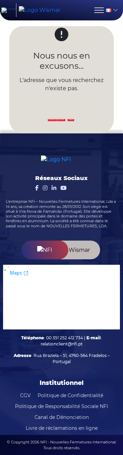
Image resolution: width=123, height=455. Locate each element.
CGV (25, 395)
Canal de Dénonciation (62, 417)
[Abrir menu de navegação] (99, 10)
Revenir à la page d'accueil (56, 119)
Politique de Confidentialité (70, 395)
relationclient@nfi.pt (62, 343)
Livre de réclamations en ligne (62, 428)
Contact (71, 119)
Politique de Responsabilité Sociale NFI (61, 406)
